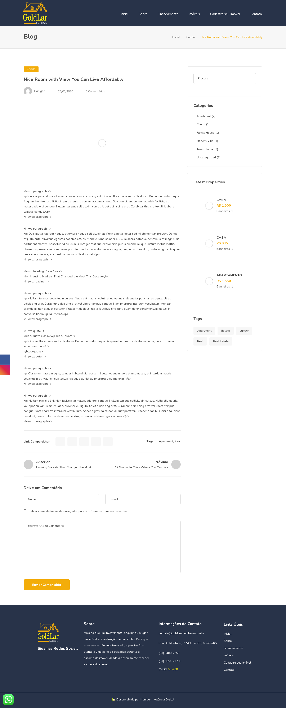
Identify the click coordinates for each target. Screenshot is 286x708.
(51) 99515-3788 (170, 661)
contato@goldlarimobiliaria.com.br (181, 633)
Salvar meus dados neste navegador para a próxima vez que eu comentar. (78, 511)
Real (178, 441)
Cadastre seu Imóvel (225, 14)
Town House (205, 149)
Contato (256, 14)
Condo (190, 37)
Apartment (166, 441)
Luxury (244, 331)
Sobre (143, 14)
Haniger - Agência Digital (157, 700)
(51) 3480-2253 (169, 653)
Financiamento (168, 14)
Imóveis (194, 14)
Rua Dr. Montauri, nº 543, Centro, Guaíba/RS (188, 643)
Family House (205, 133)
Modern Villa (205, 141)
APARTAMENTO (229, 275)
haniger (39, 91)
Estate (225, 331)
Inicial (124, 14)
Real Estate (221, 341)
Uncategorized (206, 157)
